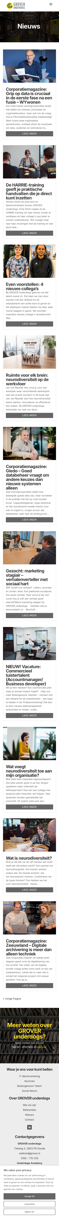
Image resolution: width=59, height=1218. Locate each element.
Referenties (29, 1109)
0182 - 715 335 (29, 1158)
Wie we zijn (29, 1105)
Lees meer (29, 133)
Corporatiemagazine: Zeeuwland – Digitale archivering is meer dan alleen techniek (29, 947)
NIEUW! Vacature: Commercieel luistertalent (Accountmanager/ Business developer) (26, 675)
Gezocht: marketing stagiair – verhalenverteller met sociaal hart (27, 577)
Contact (29, 1119)
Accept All (29, 1196)
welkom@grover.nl (29, 1153)
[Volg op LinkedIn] (29, 1127)
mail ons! (41, 1047)
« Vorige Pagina (12, 998)
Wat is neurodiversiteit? (29, 858)
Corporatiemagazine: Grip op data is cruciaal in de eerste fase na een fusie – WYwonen (29, 96)
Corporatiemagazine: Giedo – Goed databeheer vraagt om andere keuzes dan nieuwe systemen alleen (27, 477)
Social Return (29, 1090)
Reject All (29, 1212)
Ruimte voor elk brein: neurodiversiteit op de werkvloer (27, 379)
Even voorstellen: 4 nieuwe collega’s (24, 286)
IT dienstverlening (29, 1076)
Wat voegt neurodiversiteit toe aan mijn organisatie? (29, 771)
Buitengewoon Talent (29, 1086)
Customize (29, 1204)
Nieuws (29, 1114)
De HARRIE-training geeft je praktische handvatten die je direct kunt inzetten (29, 191)
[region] (29, 1192)
